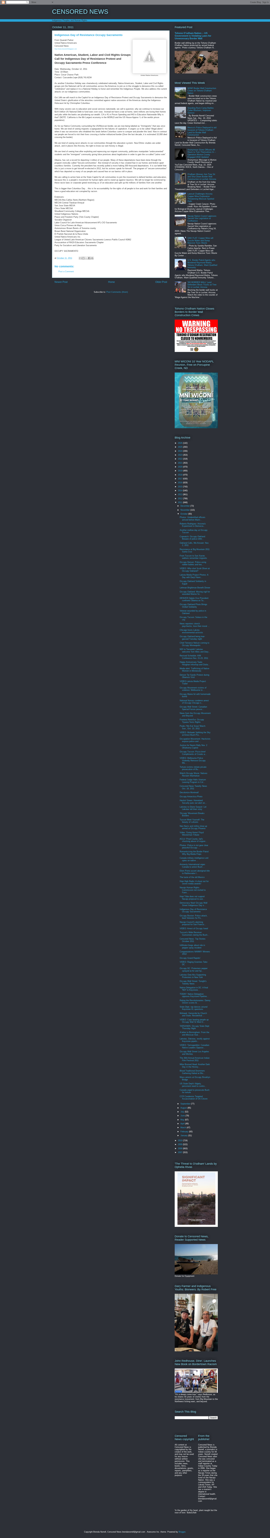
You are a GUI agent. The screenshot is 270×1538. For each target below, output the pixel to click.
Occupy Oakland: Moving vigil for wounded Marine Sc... (195, 593)
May (182, 1120)
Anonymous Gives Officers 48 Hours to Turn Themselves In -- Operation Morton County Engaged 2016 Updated (202, 153)
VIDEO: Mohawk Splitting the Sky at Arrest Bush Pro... (195, 733)
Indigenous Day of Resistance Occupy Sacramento (193, 910)
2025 (180, 447)
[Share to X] (86, 258)
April (182, 1123)
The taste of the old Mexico (192, 877)
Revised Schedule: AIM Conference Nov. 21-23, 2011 (194, 656)
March (183, 1127)
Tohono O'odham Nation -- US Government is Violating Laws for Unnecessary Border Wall (193, 36)
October (184, 514)
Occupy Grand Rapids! (190, 958)
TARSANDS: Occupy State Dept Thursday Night (194, 1027)
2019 (180, 471)
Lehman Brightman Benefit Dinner (195, 587)
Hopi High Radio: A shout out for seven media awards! (194, 882)
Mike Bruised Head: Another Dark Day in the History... (195, 1065)
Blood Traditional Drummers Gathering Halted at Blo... (192, 1072)
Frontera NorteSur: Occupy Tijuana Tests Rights (192, 720)
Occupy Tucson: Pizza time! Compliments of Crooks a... (193, 752)
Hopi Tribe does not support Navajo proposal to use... (192, 897)
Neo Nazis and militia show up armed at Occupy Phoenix (193, 827)
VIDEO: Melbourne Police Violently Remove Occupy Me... (193, 760)
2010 (180, 1140)
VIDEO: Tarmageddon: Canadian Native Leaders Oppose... (194, 1046)
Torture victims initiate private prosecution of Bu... (193, 768)
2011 (180, 502)
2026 (180, 443)
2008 (180, 1148)
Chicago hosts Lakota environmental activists (191, 631)
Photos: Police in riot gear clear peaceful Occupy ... (194, 846)
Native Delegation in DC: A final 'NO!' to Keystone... (194, 988)
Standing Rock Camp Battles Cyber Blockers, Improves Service (201, 110)
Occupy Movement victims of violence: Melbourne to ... (193, 689)
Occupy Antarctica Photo (191, 796)
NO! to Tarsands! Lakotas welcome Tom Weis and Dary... (195, 650)
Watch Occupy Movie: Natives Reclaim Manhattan (193, 774)
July (182, 1112)
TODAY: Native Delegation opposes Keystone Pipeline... (194, 995)
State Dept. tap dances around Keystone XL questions (193, 1008)
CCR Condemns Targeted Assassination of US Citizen (194, 1097)
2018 (180, 475)
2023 (180, 455)
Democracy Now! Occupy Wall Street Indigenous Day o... (193, 904)
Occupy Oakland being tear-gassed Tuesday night (192, 637)
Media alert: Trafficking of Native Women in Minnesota (194, 669)
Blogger (182, 1532)
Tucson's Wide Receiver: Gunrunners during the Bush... (194, 933)
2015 (180, 486)
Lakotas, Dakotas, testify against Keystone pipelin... (195, 1040)
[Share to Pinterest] (92, 258)
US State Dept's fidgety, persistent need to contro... (193, 1084)
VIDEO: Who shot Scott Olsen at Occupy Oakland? (195, 569)
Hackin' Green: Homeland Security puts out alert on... (193, 801)
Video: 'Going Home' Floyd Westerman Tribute (192, 833)
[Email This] (80, 258)
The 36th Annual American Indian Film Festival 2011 (195, 1059)
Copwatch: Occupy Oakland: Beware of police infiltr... (193, 537)
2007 (180, 1152)
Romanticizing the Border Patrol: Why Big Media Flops (194, 852)
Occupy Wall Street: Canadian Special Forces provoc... (193, 708)
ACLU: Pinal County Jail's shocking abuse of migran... (193, 840)
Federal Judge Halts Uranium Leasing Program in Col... (193, 780)
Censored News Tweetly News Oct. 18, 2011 (193, 787)
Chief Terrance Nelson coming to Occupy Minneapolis (194, 644)
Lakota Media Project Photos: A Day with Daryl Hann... (194, 576)
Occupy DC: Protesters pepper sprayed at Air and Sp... (194, 969)
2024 (180, 451)
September (185, 1104)
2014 (180, 490)
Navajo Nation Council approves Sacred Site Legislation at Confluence (202, 218)
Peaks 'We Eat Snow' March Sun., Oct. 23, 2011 (192, 727)
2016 (180, 482)
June (182, 1115)
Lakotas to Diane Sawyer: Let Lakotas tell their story (193, 808)
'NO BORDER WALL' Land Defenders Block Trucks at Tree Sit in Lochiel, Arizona (202, 284)
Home (111, 282)
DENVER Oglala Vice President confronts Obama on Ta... (194, 599)
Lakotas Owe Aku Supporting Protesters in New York (193, 976)
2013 (180, 494)
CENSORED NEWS (80, 11)
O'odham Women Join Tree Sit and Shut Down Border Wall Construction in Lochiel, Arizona (202, 176)
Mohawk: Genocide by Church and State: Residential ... (193, 1014)
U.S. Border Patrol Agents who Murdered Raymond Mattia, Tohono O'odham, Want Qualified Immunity (202, 264)
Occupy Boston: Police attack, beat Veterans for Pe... (194, 916)
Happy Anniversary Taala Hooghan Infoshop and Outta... (195, 663)
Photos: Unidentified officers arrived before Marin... (192, 518)
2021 (180, 463)
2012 (180, 498)
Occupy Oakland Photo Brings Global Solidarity (193, 605)
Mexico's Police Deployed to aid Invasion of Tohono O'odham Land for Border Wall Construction (202, 131)
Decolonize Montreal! (189, 792)
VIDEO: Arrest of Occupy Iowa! (194, 928)
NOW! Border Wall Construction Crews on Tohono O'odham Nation (202, 90)
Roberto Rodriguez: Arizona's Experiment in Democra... (193, 525)
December (185, 506)
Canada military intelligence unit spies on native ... (194, 859)
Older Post (161, 282)
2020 (180, 467)
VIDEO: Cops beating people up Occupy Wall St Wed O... (194, 1020)
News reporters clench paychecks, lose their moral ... (195, 624)
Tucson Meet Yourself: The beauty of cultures (192, 820)
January (184, 1135)
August (184, 1108)
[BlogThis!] (83, 258)
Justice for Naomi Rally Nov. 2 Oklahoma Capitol (193, 746)
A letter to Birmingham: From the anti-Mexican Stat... (194, 1033)
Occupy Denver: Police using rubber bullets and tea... (193, 563)
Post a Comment (66, 271)
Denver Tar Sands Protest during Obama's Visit (194, 676)
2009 (180, 1144)
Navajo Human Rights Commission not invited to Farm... (193, 890)
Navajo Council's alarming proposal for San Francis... (193, 923)
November (185, 510)
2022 (180, 459)
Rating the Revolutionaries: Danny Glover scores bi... (195, 1001)
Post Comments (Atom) (117, 292)
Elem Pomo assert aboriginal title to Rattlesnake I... (195, 872)
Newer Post (61, 282)
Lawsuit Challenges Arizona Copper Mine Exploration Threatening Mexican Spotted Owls (201, 197)
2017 (180, 478)
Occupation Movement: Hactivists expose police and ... (195, 740)
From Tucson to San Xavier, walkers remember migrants (193, 557)
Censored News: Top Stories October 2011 (192, 940)
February (184, 1131)
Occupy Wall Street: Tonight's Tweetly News (193, 982)
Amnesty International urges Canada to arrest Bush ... (192, 865)
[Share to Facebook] (89, 258)
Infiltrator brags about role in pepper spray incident (192, 946)
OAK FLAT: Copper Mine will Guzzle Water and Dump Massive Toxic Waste (200, 240)
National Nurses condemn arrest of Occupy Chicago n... (194, 701)
